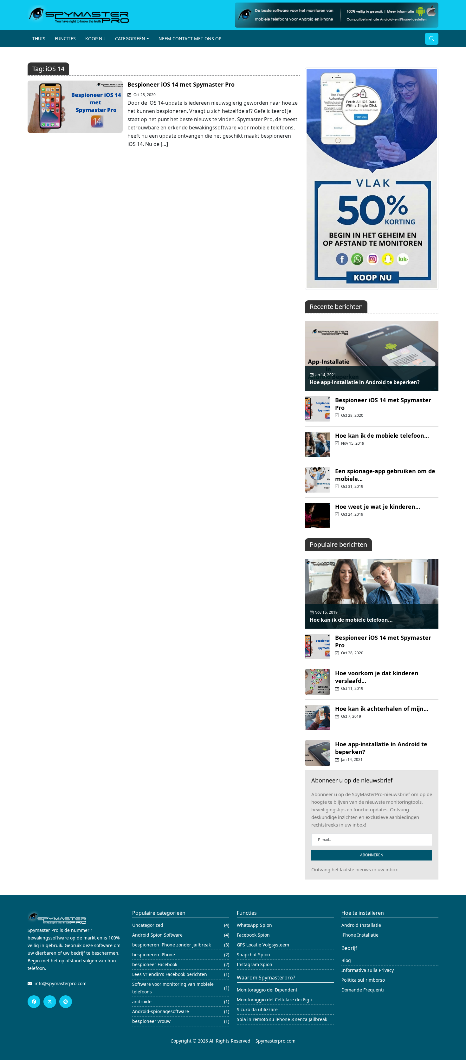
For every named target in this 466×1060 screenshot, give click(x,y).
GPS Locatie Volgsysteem (263, 945)
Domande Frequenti (362, 990)
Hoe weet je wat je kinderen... (377, 506)
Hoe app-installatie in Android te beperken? (365, 382)
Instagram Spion (254, 964)
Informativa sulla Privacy (367, 970)
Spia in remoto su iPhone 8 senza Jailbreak (282, 1019)
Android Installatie (361, 925)
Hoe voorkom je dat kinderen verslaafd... (376, 676)
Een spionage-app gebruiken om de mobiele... (385, 474)
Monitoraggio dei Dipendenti (268, 990)
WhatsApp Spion (254, 925)
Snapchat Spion (253, 955)
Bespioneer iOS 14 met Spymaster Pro (181, 84)
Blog (346, 960)
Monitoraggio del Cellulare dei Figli (274, 1000)
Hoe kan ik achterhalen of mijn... (381, 708)
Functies (65, 39)
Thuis (38, 39)
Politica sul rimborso (363, 980)
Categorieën (130, 39)
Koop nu (95, 39)
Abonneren (371, 855)
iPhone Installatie (360, 935)
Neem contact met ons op (190, 39)
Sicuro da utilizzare (257, 1009)
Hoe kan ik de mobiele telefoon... (382, 435)
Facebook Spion (253, 935)
